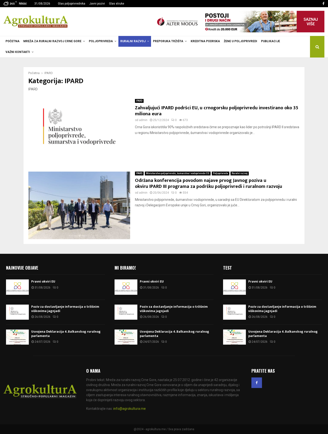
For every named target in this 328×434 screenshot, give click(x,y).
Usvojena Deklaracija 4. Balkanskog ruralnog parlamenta (66, 334)
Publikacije (270, 41)
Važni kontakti (18, 52)
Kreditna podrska (205, 41)
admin (143, 120)
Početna (12, 41)
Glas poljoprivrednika (71, 3)
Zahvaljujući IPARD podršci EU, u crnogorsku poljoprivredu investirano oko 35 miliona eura (216, 111)
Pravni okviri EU (43, 281)
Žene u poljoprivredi (240, 41)
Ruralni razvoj (133, 41)
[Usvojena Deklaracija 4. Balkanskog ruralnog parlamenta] (17, 337)
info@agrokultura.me (129, 409)
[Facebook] (256, 382)
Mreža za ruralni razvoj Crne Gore (52, 41)
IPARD (139, 100)
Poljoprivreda (101, 41)
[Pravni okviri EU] (17, 287)
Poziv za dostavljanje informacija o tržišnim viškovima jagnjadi (65, 309)
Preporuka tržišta (168, 41)
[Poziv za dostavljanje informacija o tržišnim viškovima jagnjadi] (17, 312)
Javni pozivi (97, 3)
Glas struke (116, 3)
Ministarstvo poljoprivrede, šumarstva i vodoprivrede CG (177, 173)
